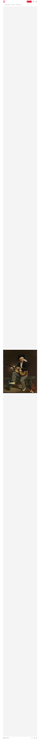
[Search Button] (33, 1)
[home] (3, 4)
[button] (20, 371)
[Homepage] (4, 2)
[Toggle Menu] (36, 1)
